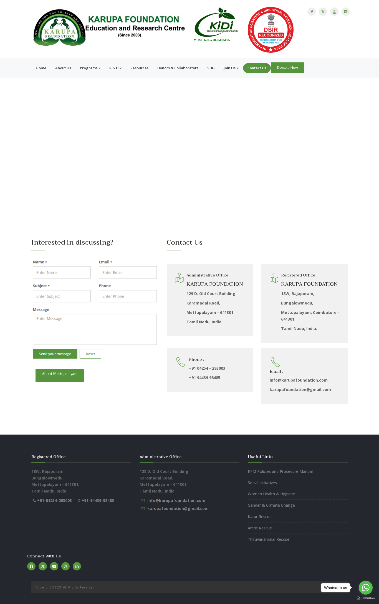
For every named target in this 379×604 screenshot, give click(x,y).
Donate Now (287, 67)
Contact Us (256, 67)
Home (41, 67)
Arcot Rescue (260, 528)
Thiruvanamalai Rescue (268, 539)
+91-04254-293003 (54, 500)
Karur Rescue (260, 516)
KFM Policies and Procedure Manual (280, 471)
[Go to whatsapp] (366, 588)
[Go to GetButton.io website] (366, 598)
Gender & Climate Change (271, 505)
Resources (139, 67)
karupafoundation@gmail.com (178, 508)
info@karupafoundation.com (176, 500)
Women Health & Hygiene (271, 493)
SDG (211, 67)
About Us (63, 67)
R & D (113, 67)
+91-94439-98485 (98, 500)
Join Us (230, 67)
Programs (88, 67)
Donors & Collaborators (177, 67)
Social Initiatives (262, 482)
